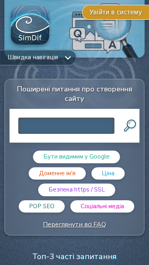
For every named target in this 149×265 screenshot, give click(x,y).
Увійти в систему (115, 12)
